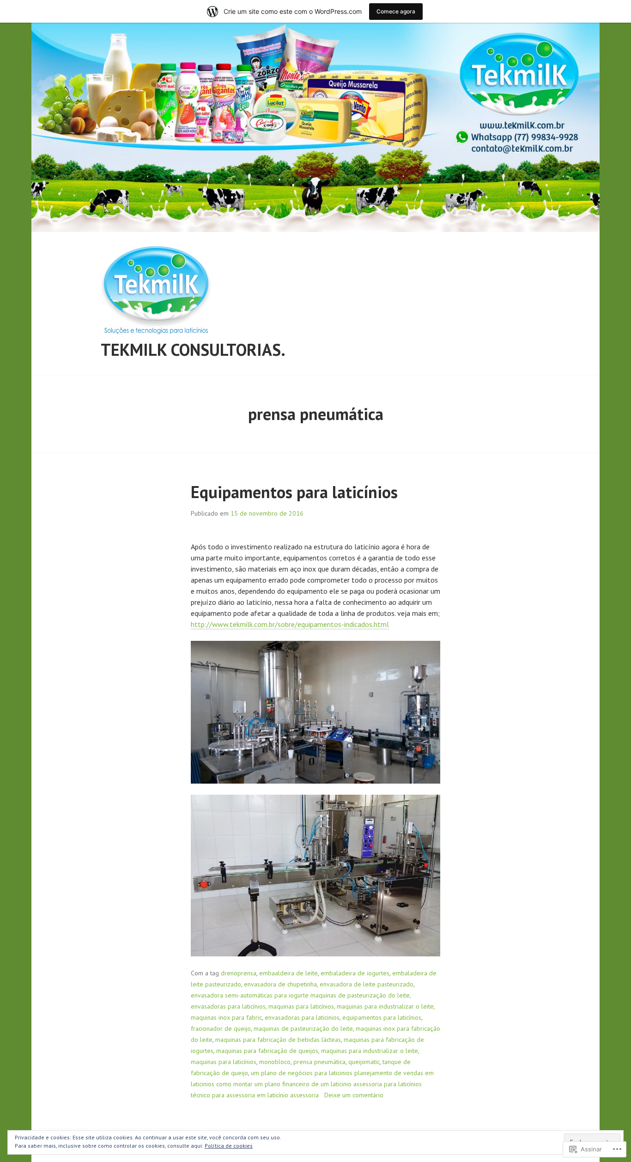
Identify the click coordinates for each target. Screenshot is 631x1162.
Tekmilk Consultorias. (193, 349)
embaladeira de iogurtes (355, 973)
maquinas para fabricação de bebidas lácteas (278, 1039)
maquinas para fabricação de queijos (267, 1050)
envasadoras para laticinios (302, 1017)
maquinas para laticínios (223, 1062)
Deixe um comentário (353, 1095)
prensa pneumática (319, 1062)
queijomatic (364, 1062)
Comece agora (395, 11)
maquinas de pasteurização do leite (303, 1028)
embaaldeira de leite (288, 973)
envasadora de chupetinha (280, 984)
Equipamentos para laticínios (294, 492)
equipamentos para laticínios (381, 1017)
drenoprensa (238, 973)
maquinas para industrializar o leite (369, 1050)
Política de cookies (229, 1145)
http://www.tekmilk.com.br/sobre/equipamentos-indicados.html (290, 624)
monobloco (275, 1062)
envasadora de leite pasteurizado (366, 984)
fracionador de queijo (221, 1028)
